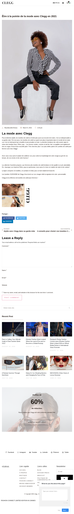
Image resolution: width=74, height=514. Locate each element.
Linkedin (8, 221)
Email (4, 278)
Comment (5, 246)
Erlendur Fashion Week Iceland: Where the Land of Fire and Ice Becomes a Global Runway (36, 341)
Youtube (34, 452)
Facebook (9, 218)
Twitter (21, 218)
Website (4, 285)
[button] (63, 2)
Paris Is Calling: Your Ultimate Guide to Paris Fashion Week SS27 (11, 341)
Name (4, 270)
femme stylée (11, 138)
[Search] (69, 308)
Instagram (22, 452)
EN (54, 3)
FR (56, 3)
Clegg (15, 148)
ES (59, 3)
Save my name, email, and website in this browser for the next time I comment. (28, 292)
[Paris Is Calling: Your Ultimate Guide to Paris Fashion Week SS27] (13, 329)
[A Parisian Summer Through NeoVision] (13, 363)
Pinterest (56, 452)
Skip (59, 510)
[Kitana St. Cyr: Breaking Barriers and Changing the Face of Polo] (37, 363)
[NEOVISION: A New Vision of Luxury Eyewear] (61, 363)
